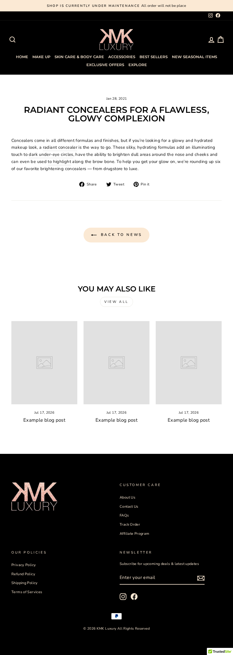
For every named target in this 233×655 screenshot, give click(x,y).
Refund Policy (23, 574)
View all (116, 301)
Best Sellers (154, 56)
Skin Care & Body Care (79, 56)
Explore (137, 64)
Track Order (130, 524)
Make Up (41, 56)
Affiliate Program (134, 533)
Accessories (121, 56)
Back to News (120, 234)
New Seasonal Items (194, 56)
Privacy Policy (23, 565)
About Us (127, 497)
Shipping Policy (24, 582)
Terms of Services (26, 592)
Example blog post (44, 420)
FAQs (124, 515)
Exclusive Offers (105, 64)
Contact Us (129, 506)
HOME (22, 56)
